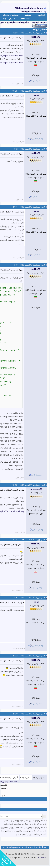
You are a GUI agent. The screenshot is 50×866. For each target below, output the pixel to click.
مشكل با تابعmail (39, 29)
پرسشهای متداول (10, 15)
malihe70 (35, 37)
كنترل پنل (41, 15)
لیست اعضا (25, 19)
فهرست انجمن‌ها (39, 22)
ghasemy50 (36, 489)
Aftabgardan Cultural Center (29, 8)
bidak (36, 95)
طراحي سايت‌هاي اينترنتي (18, 22)
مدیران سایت (9, 19)
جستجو (28, 15)
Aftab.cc (42, 857)
